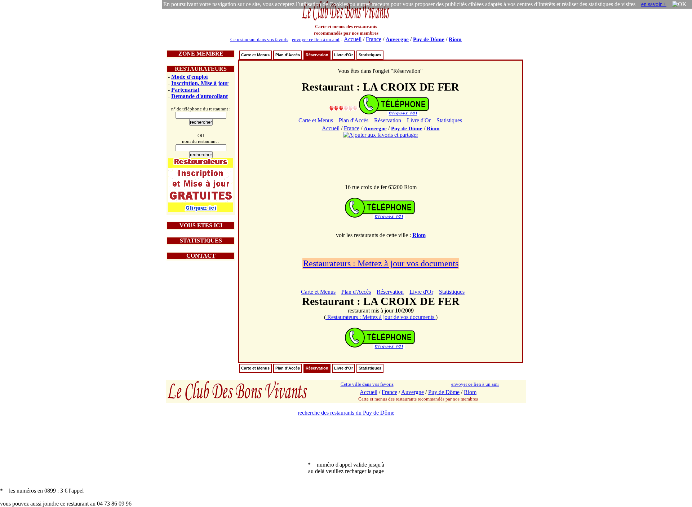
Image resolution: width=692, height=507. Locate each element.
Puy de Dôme (428, 39)
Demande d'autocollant (199, 96)
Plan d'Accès (287, 55)
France (373, 39)
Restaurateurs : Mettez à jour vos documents (380, 263)
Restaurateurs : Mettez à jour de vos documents (381, 317)
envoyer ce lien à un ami (316, 39)
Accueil (352, 39)
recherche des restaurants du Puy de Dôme (346, 413)
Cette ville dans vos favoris (367, 384)
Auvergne (397, 39)
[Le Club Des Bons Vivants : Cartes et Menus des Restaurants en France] (346, 20)
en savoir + (653, 4)
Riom (455, 39)
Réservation (317, 55)
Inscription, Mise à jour (200, 83)
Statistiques (370, 55)
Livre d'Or (343, 55)
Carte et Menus (255, 55)
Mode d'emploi (189, 77)
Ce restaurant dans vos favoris (259, 39)
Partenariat (185, 90)
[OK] (679, 4)
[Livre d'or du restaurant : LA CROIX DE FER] (343, 108)
